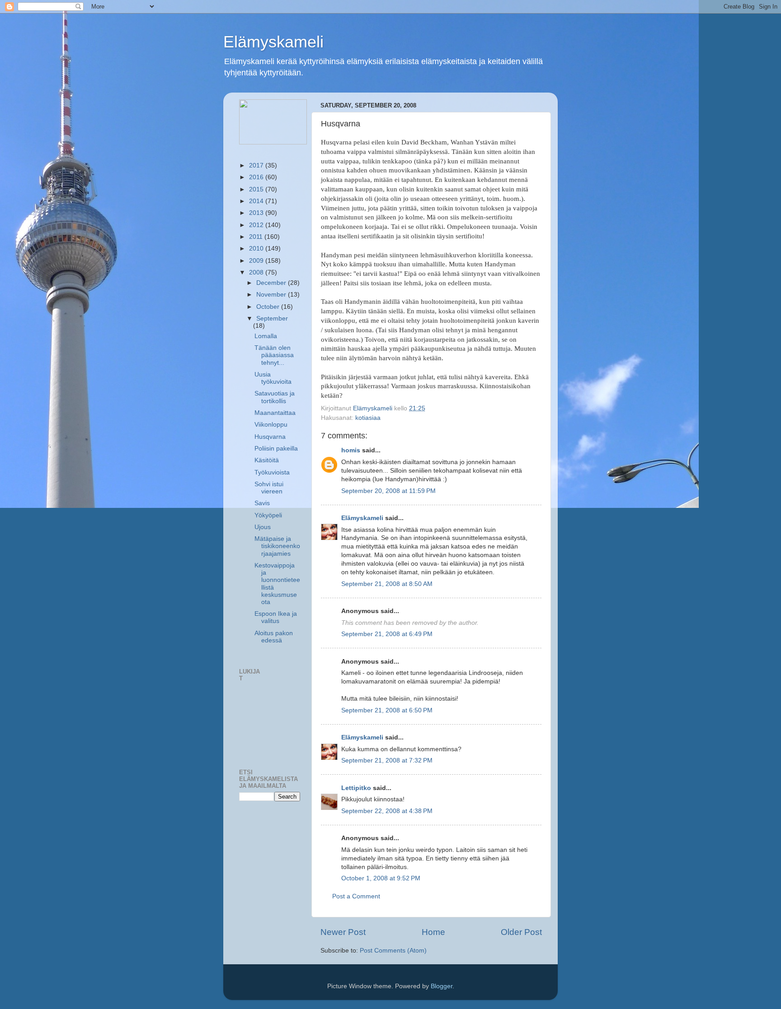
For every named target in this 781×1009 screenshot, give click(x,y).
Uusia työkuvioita (273, 378)
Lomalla (265, 336)
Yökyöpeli (268, 515)
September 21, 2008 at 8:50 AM (387, 584)
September (272, 318)
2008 (257, 272)
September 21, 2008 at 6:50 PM (387, 710)
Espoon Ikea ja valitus (275, 617)
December (272, 282)
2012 (257, 225)
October (268, 306)
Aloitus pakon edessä (273, 637)
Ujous (262, 527)
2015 (257, 189)
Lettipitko (356, 788)
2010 (257, 248)
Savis (262, 503)
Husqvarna (270, 436)
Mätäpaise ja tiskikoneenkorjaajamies (277, 546)
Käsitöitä (266, 460)
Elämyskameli (273, 42)
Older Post (521, 932)
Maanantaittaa (275, 412)
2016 (257, 177)
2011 (256, 236)
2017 (257, 165)
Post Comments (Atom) (393, 950)
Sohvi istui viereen (268, 488)
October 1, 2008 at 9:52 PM (380, 878)
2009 (257, 260)
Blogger (441, 986)
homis (350, 450)
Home (433, 932)
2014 (257, 201)
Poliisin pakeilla (276, 448)
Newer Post (343, 932)
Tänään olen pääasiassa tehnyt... (274, 355)
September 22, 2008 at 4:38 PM (387, 811)
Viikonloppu (270, 424)
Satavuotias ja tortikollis (274, 397)
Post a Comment (356, 896)
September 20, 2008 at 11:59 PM (388, 491)
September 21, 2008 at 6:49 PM (387, 634)
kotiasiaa (368, 417)
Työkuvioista (272, 472)
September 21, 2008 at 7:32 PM (387, 760)
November (272, 294)
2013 (257, 212)
